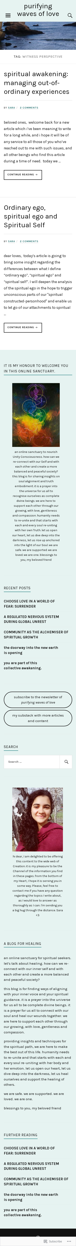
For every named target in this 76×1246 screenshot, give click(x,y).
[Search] (66, 15)
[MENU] (8, 15)
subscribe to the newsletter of (38, 700)
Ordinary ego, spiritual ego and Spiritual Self (30, 216)
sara (11, 107)
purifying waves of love (38, 10)
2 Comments (29, 107)
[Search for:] (38, 762)
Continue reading (19, 176)
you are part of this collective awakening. (23, 665)
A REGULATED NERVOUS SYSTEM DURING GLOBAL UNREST (31, 619)
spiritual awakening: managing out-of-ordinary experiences (36, 83)
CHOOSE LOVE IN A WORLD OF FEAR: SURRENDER (29, 603)
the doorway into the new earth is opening (31, 650)
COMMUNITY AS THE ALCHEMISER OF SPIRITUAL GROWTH (36, 634)
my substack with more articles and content (38, 718)
